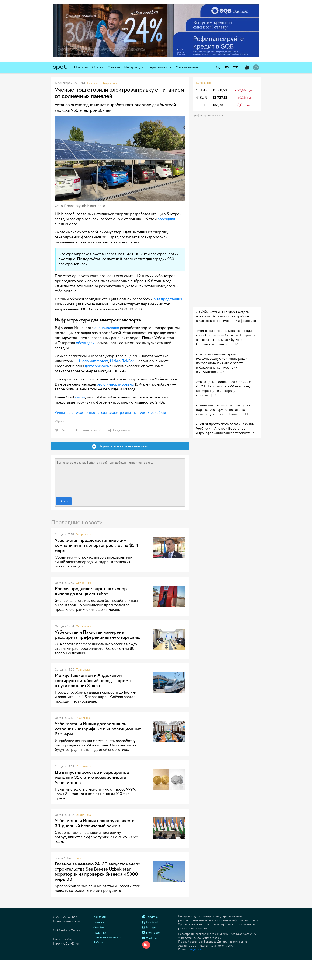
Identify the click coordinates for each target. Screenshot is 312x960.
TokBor (128, 361)
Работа (98, 942)
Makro (115, 361)
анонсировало (106, 328)
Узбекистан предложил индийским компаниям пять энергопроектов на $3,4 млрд (96, 545)
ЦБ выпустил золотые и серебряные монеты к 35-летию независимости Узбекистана (92, 777)
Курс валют (203, 82)
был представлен (168, 299)
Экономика (83, 582)
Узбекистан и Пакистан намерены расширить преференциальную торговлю (97, 635)
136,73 (218, 105)
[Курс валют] (246, 67)
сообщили (166, 219)
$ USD (201, 90)
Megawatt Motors (93, 361)
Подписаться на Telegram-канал (122, 446)
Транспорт (83, 669)
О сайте (98, 927)
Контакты (99, 916)
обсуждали (85, 343)
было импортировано (115, 384)
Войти (64, 501)
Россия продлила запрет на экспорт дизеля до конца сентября (92, 591)
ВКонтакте (152, 932)
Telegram (151, 916)
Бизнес (77, 858)
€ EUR (201, 98)
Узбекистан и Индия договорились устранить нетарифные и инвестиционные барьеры (98, 728)
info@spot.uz (196, 949)
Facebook (152, 922)
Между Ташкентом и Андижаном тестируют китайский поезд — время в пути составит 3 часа (93, 680)
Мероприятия (187, 67)
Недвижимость (159, 67)
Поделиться (121, 430)
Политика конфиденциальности (107, 935)
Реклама (99, 922)
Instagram (152, 927)
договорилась (97, 366)
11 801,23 (220, 90)
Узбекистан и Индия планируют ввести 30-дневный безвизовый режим (95, 823)
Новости (81, 67)
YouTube (151, 938)
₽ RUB (201, 105)
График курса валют (207, 115)
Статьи (97, 67)
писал (80, 397)
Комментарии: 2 (89, 430)
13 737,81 (220, 98)
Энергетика (83, 534)
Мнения (113, 67)
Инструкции (133, 67)
